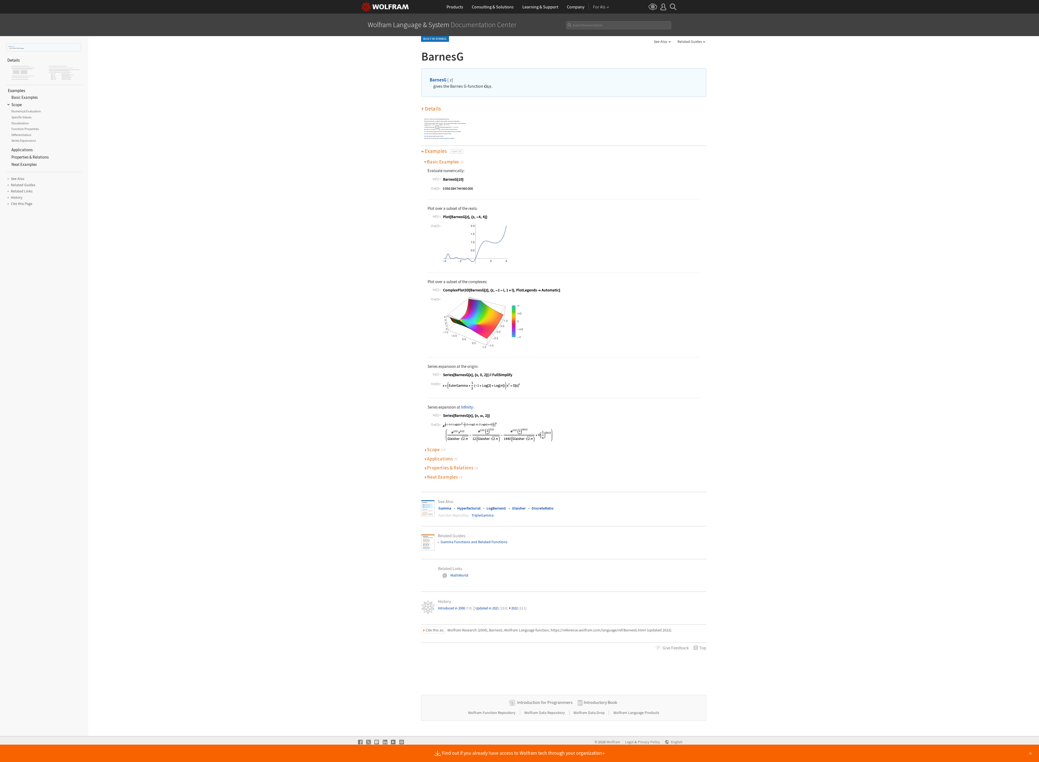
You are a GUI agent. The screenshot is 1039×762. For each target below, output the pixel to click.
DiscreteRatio (543, 508)
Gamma (444, 508)
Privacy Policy (649, 742)
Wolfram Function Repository (492, 712)
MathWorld (459, 575)
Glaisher (519, 508)
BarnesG (10, 46)
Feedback (676, 647)
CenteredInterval (446, 138)
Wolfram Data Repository (545, 712)
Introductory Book (600, 702)
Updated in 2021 (491, 608)
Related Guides (689, 41)
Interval (438, 138)
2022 (518, 608)
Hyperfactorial (469, 508)
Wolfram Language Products (636, 712)
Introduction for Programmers (544, 702)
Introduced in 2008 (455, 608)
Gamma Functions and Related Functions (474, 541)
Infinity (467, 407)
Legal (629, 742)
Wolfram (613, 742)
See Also (660, 41)
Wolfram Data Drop (589, 712)
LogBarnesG (496, 508)
